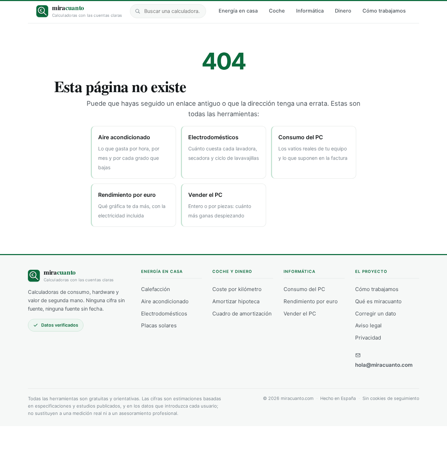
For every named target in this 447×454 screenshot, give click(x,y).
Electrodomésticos (164, 313)
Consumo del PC (304, 289)
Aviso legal (368, 325)
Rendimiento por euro (311, 301)
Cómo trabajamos (384, 11)
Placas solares (159, 325)
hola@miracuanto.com (383, 365)
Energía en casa (238, 11)
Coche (277, 11)
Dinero (343, 11)
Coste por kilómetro (237, 289)
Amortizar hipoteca (235, 301)
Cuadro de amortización (242, 313)
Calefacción (155, 289)
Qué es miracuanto (378, 301)
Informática (310, 11)
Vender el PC (300, 313)
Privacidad (368, 337)
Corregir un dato (375, 313)
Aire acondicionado (165, 301)
